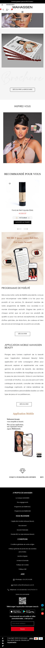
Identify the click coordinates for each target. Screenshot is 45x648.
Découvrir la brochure (22, 89)
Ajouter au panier (22, 222)
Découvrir (22, 334)
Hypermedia (11, 642)
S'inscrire (22, 629)
